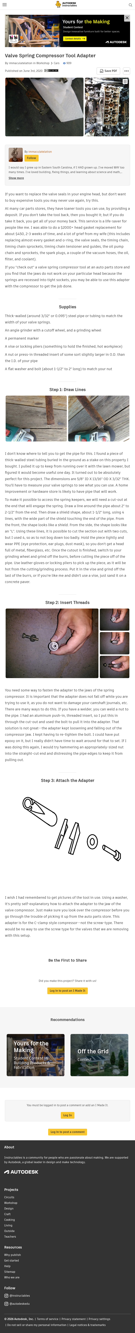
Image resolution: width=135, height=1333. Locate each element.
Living (8, 1225)
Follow (31, 158)
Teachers (10, 1237)
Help (7, 1266)
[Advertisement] (67, 31)
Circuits (9, 1197)
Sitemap (9, 1272)
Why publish (12, 1255)
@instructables (19, 1296)
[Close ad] (127, 18)
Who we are (12, 1277)
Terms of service (48, 1319)
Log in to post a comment (68, 1132)
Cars (56, 63)
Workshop (43, 63)
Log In (67, 1115)
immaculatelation (20, 63)
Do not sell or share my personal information (36, 1325)
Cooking (9, 1220)
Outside (9, 1231)
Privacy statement (74, 1319)
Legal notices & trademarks (87, 1325)
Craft (7, 1214)
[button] (4, 5)
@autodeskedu (19, 1304)
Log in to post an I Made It (67, 991)
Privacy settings (99, 1319)
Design (9, 1209)
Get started (11, 1261)
